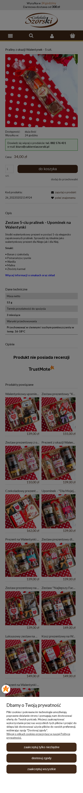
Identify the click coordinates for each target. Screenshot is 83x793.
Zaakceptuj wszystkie (41, 769)
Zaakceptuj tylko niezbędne (41, 747)
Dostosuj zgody (42, 758)
